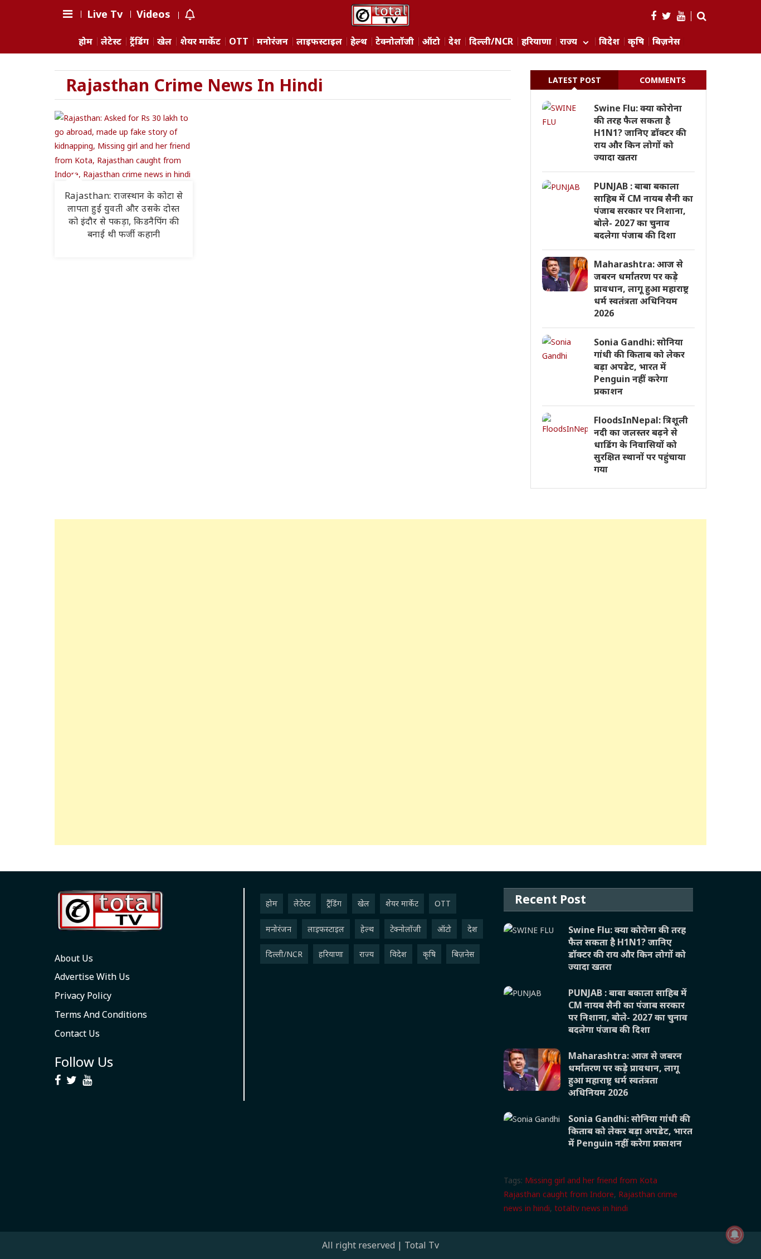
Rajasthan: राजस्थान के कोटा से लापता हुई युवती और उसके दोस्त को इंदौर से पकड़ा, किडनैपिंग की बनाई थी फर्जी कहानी (124, 214)
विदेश (609, 41)
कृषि (636, 41)
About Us (74, 958)
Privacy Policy (83, 995)
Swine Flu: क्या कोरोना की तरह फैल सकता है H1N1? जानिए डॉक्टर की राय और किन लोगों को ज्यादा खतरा (640, 132)
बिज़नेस (666, 41)
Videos (153, 14)
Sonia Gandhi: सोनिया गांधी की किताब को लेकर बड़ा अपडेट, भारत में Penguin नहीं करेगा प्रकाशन (639, 366)
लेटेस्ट (111, 41)
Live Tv (105, 14)
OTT (238, 41)
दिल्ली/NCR (491, 41)
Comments (663, 80)
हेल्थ (358, 41)
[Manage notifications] (735, 1234)
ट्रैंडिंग (139, 41)
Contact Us (77, 1033)
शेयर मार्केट (200, 41)
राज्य (568, 41)
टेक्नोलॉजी (394, 41)
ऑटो (431, 41)
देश (454, 41)
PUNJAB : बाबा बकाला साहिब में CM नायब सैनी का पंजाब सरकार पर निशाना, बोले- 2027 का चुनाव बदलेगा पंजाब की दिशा (643, 210)
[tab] (574, 80)
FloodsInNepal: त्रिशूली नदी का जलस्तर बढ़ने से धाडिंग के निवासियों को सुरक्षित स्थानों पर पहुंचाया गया (641, 444)
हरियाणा (536, 41)
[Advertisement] (380, 682)
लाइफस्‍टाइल (319, 41)
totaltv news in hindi (591, 1208)
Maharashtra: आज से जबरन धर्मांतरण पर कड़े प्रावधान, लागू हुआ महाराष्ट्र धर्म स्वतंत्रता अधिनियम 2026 (641, 288)
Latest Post (574, 80)
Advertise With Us (92, 976)
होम (85, 41)
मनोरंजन (272, 41)
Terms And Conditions (101, 1014)
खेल (164, 41)
